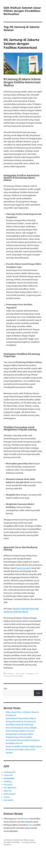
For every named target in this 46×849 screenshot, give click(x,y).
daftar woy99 (9, 794)
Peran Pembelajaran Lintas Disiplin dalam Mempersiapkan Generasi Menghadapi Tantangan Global (21, 731)
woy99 (7, 797)
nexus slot (8, 775)
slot (30, 825)
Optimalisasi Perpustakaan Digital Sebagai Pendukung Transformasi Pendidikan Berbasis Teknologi (21, 721)
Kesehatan (30, 673)
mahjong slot (9, 772)
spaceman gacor (24, 568)
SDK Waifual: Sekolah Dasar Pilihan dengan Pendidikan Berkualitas (22, 11)
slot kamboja (9, 778)
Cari (5, 688)
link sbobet (9, 800)
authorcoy (10, 673)
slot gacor (8, 784)
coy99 (26, 818)
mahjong (8, 781)
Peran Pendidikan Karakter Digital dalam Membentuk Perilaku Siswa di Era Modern (24, 749)
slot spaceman (10, 788)
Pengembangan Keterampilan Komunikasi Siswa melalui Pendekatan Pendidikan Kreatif (23, 740)
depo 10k (7, 791)
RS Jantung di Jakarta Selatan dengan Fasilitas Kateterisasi (21, 43)
